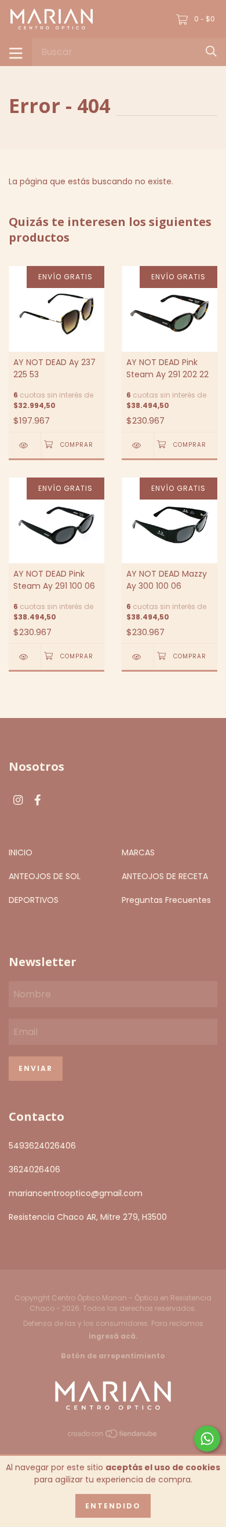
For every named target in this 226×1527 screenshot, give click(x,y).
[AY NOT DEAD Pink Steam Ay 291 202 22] (138, 445)
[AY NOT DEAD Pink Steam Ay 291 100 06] (25, 657)
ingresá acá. (113, 1336)
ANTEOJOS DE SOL (45, 876)
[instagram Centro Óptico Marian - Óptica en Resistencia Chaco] (18, 800)
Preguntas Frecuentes (166, 900)
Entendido (113, 1506)
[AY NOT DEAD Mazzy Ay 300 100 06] (138, 657)
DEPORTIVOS (34, 900)
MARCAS (138, 852)
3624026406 (34, 1169)
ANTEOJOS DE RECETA (165, 876)
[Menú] (16, 52)
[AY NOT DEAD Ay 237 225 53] (25, 445)
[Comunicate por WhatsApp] (207, 1439)
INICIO (20, 852)
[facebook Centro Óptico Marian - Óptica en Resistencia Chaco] (38, 800)
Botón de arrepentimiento (113, 1356)
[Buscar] (211, 52)
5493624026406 (42, 1145)
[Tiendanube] (113, 1436)
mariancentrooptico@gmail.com (76, 1193)
